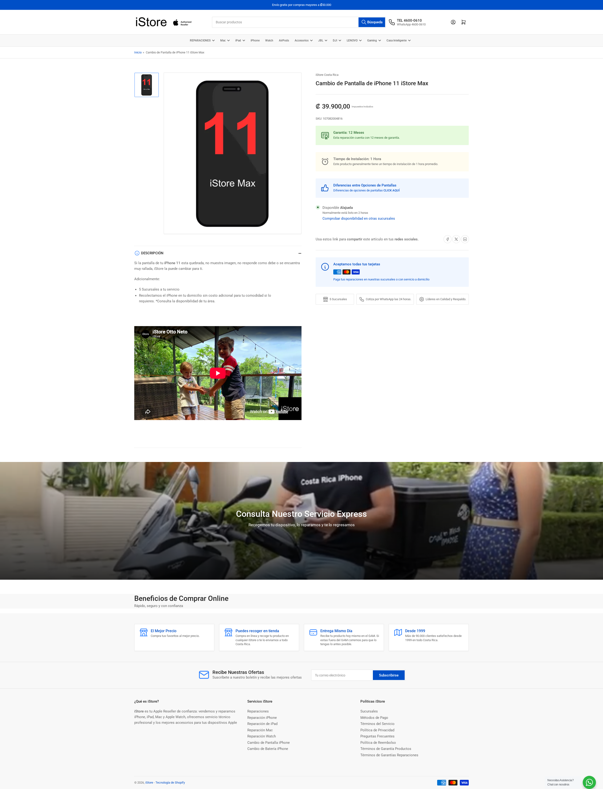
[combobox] (299, 22)
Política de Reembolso (378, 742)
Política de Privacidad (377, 730)
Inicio (138, 52)
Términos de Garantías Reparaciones (389, 755)
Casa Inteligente (397, 40)
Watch (269, 40)
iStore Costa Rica (327, 75)
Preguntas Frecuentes (377, 736)
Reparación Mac (260, 730)
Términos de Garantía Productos (385, 749)
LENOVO (352, 40)
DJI (335, 40)
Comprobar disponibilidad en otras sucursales (358, 218)
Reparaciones (258, 711)
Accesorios (302, 40)
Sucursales (369, 711)
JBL (320, 40)
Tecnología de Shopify (170, 782)
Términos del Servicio (377, 724)
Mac (223, 40)
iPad (238, 40)
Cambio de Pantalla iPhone (268, 742)
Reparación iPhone (262, 718)
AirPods (284, 40)
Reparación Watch (261, 736)
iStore (149, 782)
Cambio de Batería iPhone (267, 749)
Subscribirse (389, 675)
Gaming (372, 40)
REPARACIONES (200, 40)
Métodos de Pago (374, 718)
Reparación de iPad (262, 724)
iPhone (255, 40)
